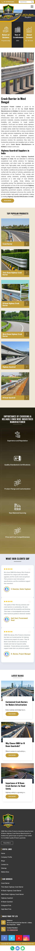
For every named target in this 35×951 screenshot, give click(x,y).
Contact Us (4, 864)
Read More (7, 200)
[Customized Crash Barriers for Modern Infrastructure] (17, 691)
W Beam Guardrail (7, 902)
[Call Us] (12, 948)
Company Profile (6, 857)
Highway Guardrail (7, 898)
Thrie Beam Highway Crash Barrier (12, 887)
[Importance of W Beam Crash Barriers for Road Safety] (17, 773)
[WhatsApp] (23, 948)
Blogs (3, 861)
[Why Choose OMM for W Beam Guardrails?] (17, 732)
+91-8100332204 (8, 2)
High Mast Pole (6, 909)
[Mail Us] (17, 948)
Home (3, 853)
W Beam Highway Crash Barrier (11, 891)
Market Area (5, 872)
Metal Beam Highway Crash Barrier (12, 894)
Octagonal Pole (6, 905)
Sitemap (4, 868)
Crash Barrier (5, 883)
